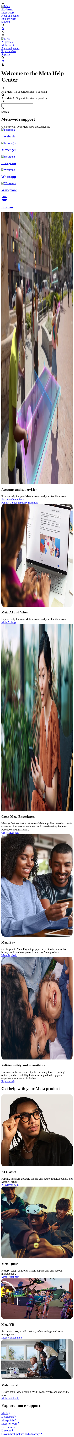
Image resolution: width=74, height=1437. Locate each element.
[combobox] (17, 105)
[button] (37, 3)
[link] (5, 6)
